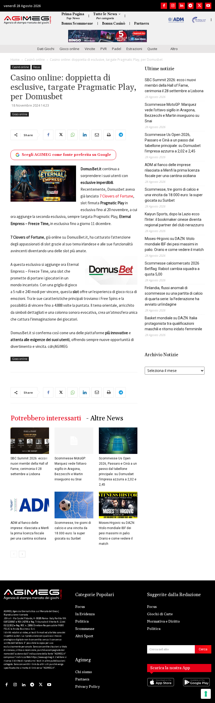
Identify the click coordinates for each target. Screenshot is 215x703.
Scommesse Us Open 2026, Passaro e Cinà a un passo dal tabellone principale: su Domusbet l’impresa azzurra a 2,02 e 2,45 (173, 143)
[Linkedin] (182, 6)
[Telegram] (190, 6)
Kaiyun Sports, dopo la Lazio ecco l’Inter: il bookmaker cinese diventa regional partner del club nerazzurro (174, 219)
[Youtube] (208, 6)
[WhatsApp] (72, 135)
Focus (36, 67)
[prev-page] (13, 554)
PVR (103, 48)
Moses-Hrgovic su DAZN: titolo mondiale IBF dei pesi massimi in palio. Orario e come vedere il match (117, 533)
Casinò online (35, 59)
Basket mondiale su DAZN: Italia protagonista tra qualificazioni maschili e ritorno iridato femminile (173, 323)
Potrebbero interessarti (45, 418)
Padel (116, 48)
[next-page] (22, 554)
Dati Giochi (45, 48)
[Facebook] (164, 6)
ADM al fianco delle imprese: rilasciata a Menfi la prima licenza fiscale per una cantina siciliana (172, 170)
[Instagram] (173, 6)
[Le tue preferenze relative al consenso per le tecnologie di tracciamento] (206, 694)
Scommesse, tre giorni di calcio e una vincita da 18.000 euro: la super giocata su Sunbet (174, 194)
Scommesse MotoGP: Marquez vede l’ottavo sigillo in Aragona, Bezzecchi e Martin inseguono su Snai (70, 469)
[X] (199, 6)
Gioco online (69, 48)
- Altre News (104, 418)
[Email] (96, 135)
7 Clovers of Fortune (116, 196)
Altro (174, 48)
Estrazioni (134, 48)
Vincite (90, 48)
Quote (152, 48)
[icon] (161, 687)
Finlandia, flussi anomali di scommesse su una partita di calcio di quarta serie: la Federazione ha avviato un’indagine (174, 296)
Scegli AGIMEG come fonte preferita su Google (66, 154)
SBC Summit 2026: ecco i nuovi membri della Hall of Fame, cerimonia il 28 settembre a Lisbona (174, 85)
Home (15, 59)
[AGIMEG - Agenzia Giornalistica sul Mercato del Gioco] (27, 20)
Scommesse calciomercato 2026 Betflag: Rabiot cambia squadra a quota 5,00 (172, 268)
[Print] (108, 135)
